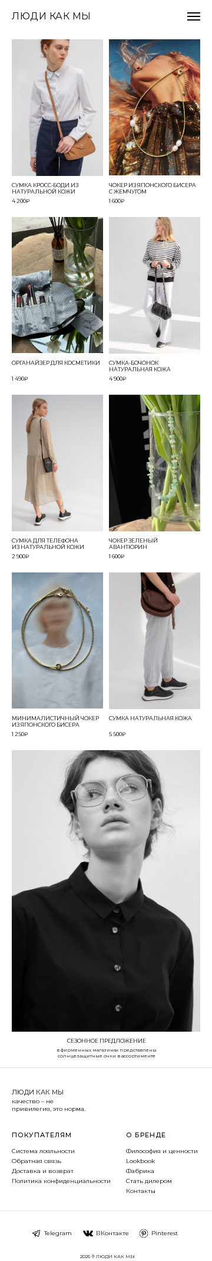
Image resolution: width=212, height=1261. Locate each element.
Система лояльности (43, 1151)
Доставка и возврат (43, 1171)
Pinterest (164, 1233)
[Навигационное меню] (193, 16)
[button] (57, 107)
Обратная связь (36, 1161)
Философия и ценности (162, 1151)
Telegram (58, 1233)
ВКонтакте (112, 1233)
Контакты (140, 1191)
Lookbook (140, 1161)
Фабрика (140, 1171)
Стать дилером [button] (149, 1181)
